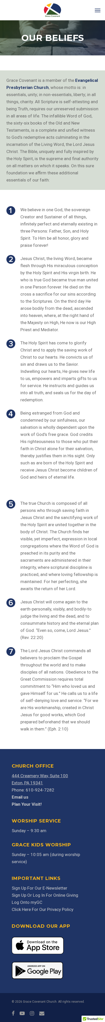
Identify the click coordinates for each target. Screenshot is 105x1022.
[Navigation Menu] (97, 10)
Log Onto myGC (27, 902)
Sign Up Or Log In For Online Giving (45, 895)
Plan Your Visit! (27, 804)
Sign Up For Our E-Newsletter (39, 888)
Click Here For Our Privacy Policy (42, 909)
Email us (20, 797)
